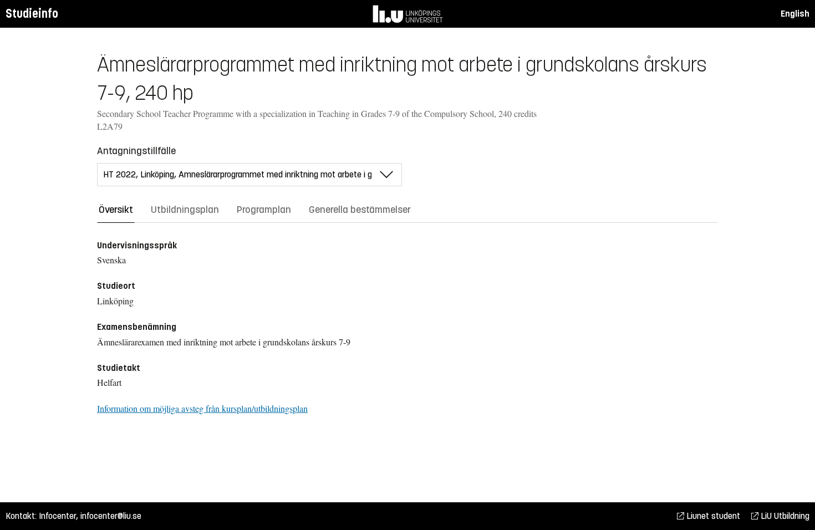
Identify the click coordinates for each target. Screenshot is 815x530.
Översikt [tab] (116, 209)
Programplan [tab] (264, 209)
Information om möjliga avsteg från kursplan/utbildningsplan (202, 408)
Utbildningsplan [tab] (185, 209)
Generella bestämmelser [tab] (360, 209)
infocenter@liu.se (110, 516)
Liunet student (712, 516)
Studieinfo (32, 13)
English (795, 13)
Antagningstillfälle (136, 151)
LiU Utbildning (783, 516)
